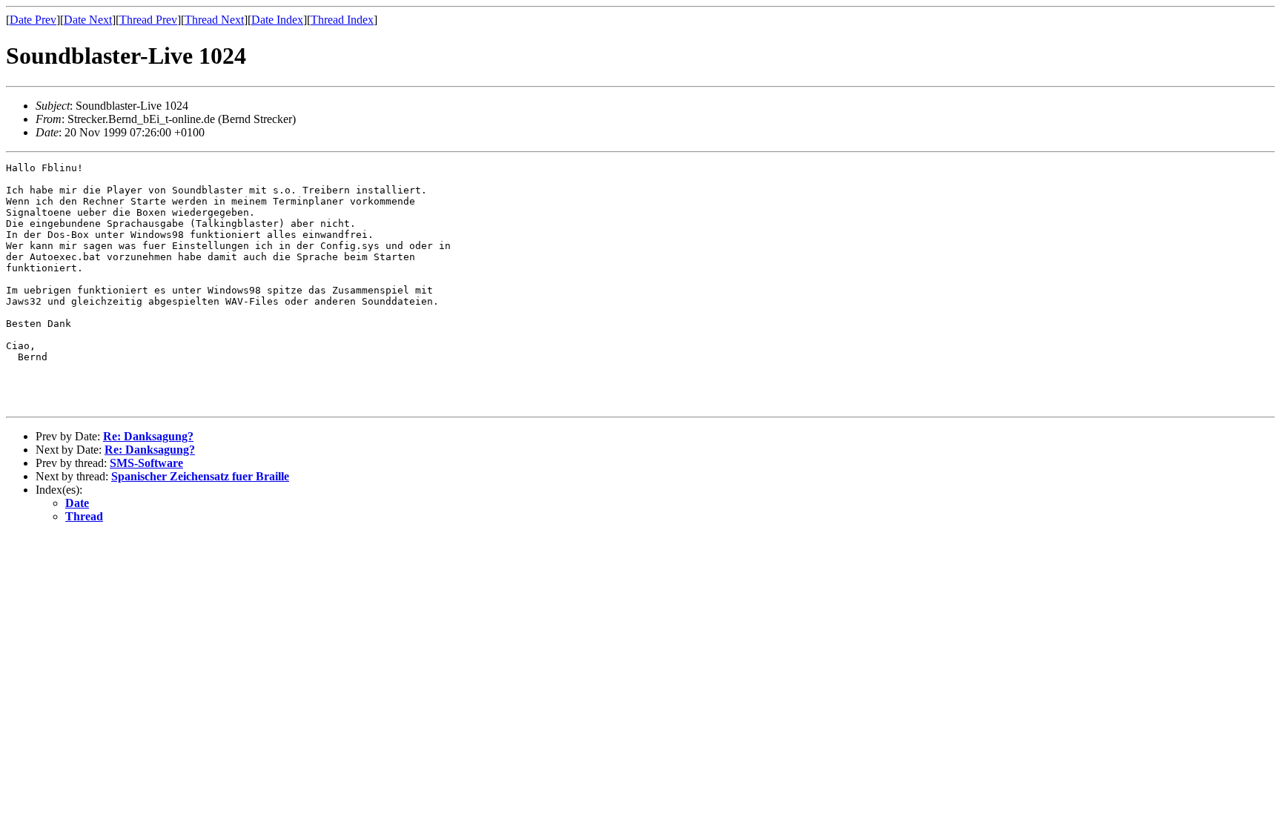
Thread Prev (148, 19)
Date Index (277, 19)
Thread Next (214, 19)
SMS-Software (146, 463)
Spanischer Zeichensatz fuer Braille (200, 476)
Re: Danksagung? (148, 436)
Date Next (88, 19)
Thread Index (342, 19)
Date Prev (33, 19)
